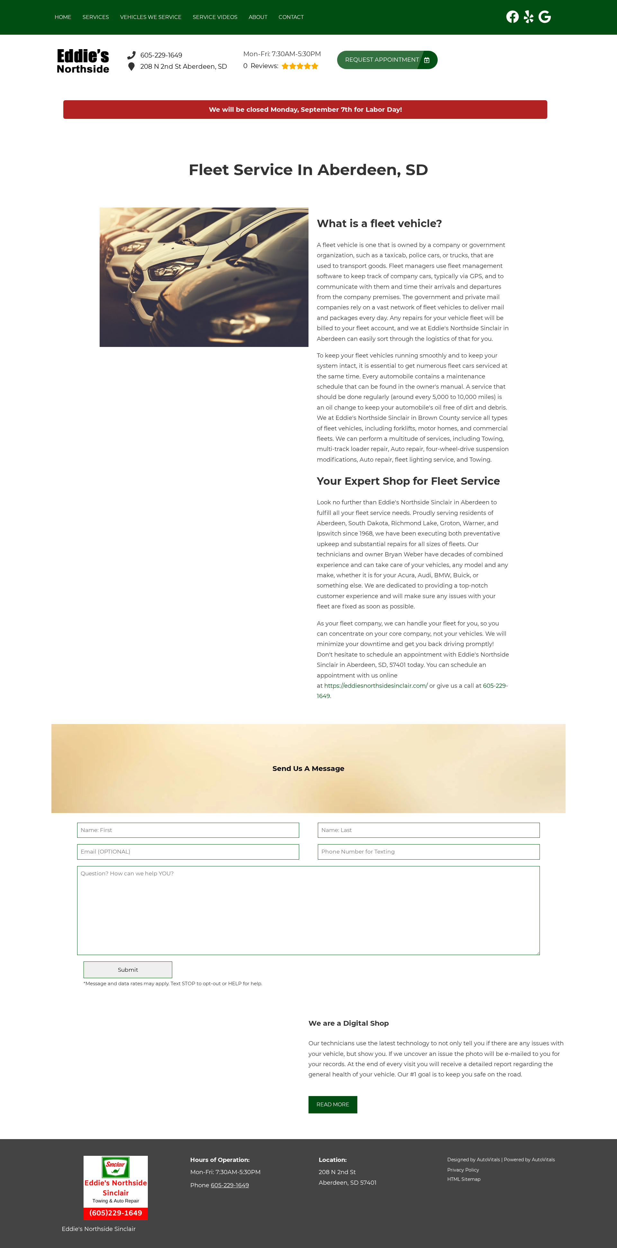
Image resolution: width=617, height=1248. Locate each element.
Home (63, 17)
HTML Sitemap (463, 1179)
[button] (512, 16)
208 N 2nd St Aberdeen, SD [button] (183, 66)
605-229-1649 (230, 1185)
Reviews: (260, 66)
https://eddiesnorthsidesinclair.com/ (376, 685)
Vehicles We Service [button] (151, 17)
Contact (291, 17)
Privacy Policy (463, 1170)
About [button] (258, 17)
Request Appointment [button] (382, 59)
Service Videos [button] (215, 17)
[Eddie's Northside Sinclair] (83, 61)
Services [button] (96, 17)
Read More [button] (333, 1105)
